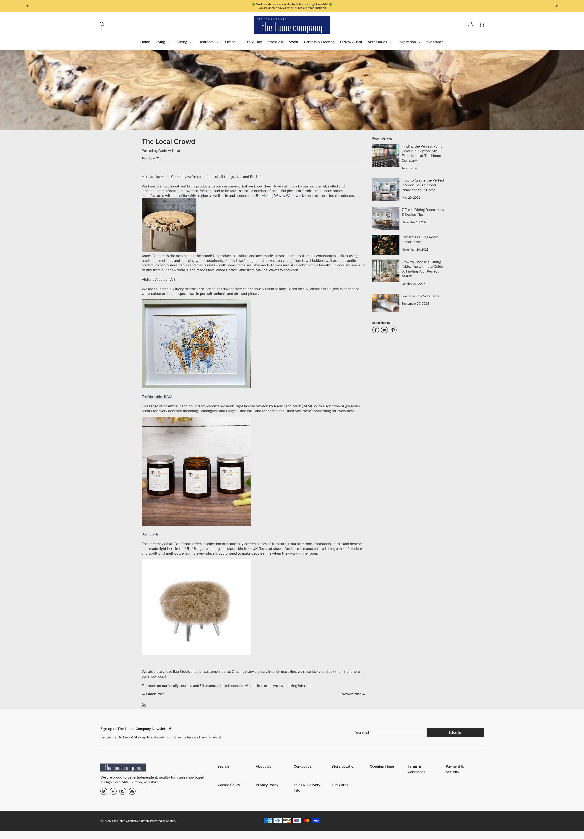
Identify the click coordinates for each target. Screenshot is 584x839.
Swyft (293, 41)
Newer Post (351, 693)
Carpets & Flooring (319, 41)
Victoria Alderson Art (158, 279)
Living (161, 41)
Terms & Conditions (416, 769)
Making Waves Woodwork (282, 195)
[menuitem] (145, 41)
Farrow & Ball (351, 41)
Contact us (302, 766)
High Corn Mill (116, 782)
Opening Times (382, 766)
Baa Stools (150, 534)
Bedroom (206, 41)
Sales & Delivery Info (307, 787)
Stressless (275, 41)
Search (223, 766)
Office (230, 41)
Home (145, 41)
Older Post (155, 693)
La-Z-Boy (254, 41)
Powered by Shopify (163, 821)
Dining (182, 41)
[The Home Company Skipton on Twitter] (103, 793)
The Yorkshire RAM (157, 396)
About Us (263, 766)
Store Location (343, 766)
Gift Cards (340, 784)
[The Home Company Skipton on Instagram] (122, 793)
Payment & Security (455, 769)
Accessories (378, 41)
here (284, 8)
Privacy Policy (267, 784)
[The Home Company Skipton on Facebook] (113, 793)
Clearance (435, 41)
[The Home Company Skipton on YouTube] (132, 793)
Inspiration (408, 41)
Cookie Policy (229, 784)
